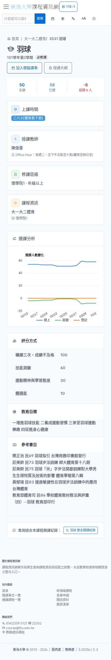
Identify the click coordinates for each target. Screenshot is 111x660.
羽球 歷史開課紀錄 (83, 530)
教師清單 (63, 604)
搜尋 (40, 18)
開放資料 (63, 600)
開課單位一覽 (11, 595)
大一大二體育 (35, 38)
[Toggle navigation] (6, 7)
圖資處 (56, 649)
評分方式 (29, 340)
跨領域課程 (64, 591)
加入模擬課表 (27, 67)
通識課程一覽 (11, 600)
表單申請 (63, 595)
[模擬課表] (52, 18)
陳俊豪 (17, 147)
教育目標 (29, 411)
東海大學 (19, 649)
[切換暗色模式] (94, 18)
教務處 (69, 649)
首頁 (15, 38)
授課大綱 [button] (60, 67)
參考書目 (29, 444)
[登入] (63, 18)
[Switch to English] (73, 18)
